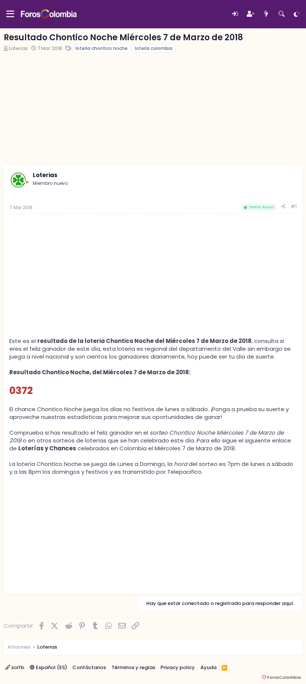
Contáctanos (89, 667)
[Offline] (27, 182)
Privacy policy (177, 667)
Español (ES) (51, 667)
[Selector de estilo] (297, 13)
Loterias (18, 48)
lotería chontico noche (101, 48)
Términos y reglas (133, 667)
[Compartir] (283, 206)
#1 (294, 206)
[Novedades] (266, 13)
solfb (17, 667)
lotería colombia (153, 48)
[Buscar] (281, 13)
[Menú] (10, 14)
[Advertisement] (153, 109)
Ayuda (208, 667)
